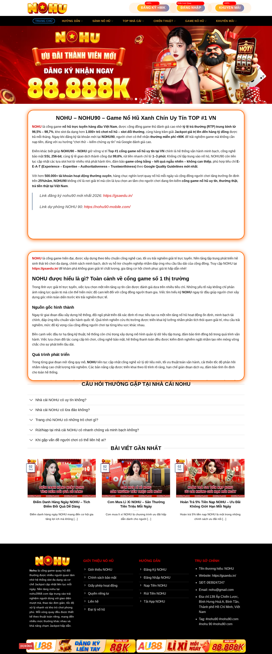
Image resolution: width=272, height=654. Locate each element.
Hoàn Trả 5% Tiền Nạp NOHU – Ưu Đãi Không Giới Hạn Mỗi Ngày (210, 504)
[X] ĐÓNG (26, 646)
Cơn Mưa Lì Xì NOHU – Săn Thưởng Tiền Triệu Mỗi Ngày (136, 504)
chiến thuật (163, 21)
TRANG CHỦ (44, 21)
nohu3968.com (38, 593)
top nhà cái (132, 21)
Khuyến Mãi (225, 21)
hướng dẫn (71, 21)
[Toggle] (31, 400)
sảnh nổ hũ (101, 21)
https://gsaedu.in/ (117, 195)
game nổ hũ (194, 21)
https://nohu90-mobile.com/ (107, 207)
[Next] (261, 65)
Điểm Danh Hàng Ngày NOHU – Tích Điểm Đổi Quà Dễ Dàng (61, 504)
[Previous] (10, 65)
